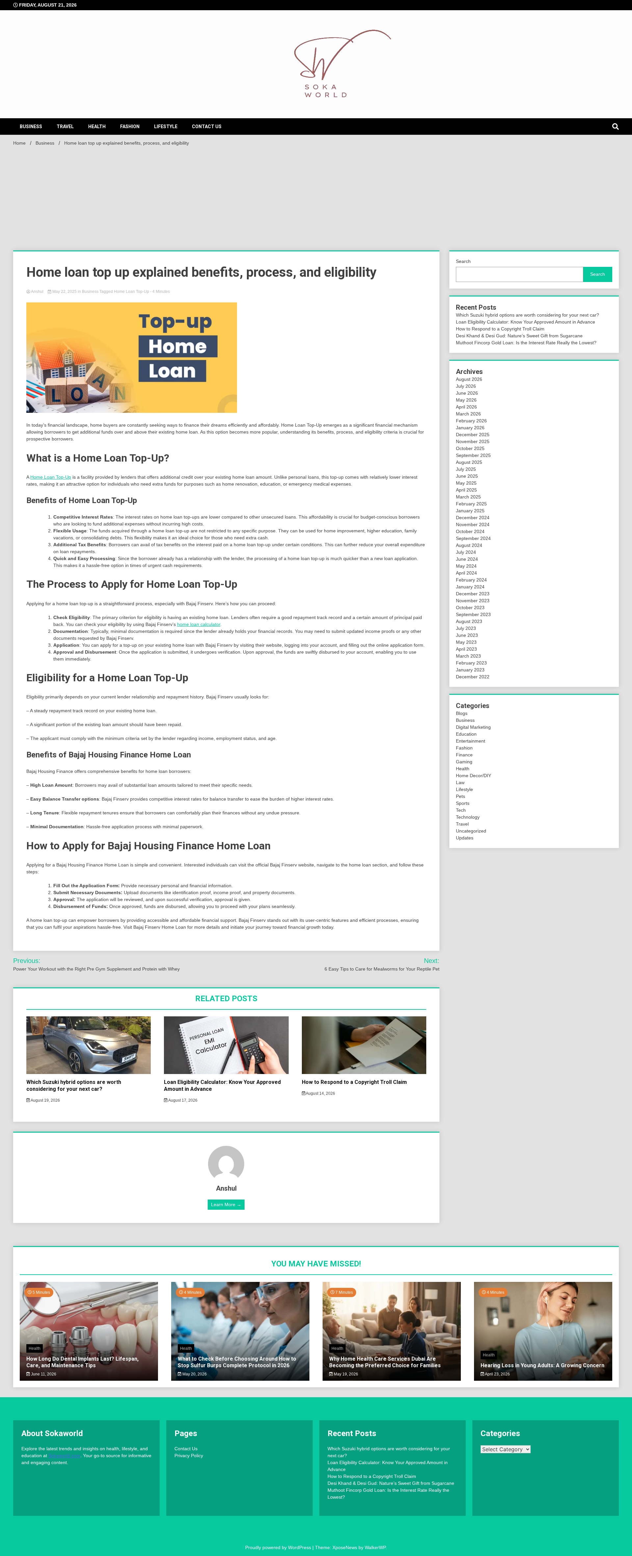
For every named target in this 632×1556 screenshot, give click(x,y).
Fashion (130, 126)
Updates (464, 837)
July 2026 (466, 386)
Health (97, 126)
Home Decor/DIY (473, 775)
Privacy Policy (188, 1455)
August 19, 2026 (45, 1100)
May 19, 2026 (345, 1374)
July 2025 (466, 469)
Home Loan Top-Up (131, 291)
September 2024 (473, 538)
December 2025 (472, 434)
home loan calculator (198, 624)
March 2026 (468, 413)
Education (466, 734)
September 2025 (473, 455)
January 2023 (470, 669)
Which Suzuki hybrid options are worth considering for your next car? (73, 1085)
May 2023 (466, 642)
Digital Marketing (473, 727)
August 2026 (469, 379)
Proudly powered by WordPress (278, 1547)
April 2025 (466, 490)
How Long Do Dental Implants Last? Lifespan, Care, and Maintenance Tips (82, 1362)
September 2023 (473, 614)
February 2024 (471, 579)
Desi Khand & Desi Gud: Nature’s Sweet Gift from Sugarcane (519, 335)
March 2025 (468, 496)
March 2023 (468, 656)
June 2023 (467, 635)
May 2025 (466, 483)
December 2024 (472, 517)
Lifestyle (165, 126)
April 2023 (466, 649)
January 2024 (470, 586)
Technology (468, 817)
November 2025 (472, 441)
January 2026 (470, 427)
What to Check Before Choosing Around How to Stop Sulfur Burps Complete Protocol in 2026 (237, 1362)
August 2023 (469, 621)
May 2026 (466, 400)
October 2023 (470, 607)
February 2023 (471, 662)
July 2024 (466, 552)
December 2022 (472, 676)
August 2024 (469, 545)
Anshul (37, 291)
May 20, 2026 (194, 1374)
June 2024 (467, 559)
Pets (460, 796)
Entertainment (470, 741)
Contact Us (207, 126)
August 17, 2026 (183, 1100)
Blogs (461, 713)
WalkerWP (375, 1547)
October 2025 (470, 448)
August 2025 (469, 462)
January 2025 (470, 510)
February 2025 (471, 503)
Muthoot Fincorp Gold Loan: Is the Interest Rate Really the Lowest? (526, 342)
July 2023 (466, 628)
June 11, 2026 (43, 1374)
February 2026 (471, 420)
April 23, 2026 (497, 1374)
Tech (461, 810)
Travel (65, 126)
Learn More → (226, 1204)
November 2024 (472, 524)
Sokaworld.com (64, 1455)
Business (31, 126)
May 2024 (466, 566)
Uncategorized (471, 831)
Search (463, 261)
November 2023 (472, 600)
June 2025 (467, 476)
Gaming (464, 761)
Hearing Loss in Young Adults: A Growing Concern (542, 1365)
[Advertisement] (316, 198)
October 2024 (470, 531)
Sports (462, 803)
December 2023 (472, 593)
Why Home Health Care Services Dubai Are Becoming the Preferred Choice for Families (385, 1362)
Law (460, 782)
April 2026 (466, 407)
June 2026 (467, 393)
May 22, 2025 (64, 291)
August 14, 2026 (320, 1093)
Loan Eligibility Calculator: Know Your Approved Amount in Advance (525, 322)
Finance (464, 754)
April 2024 (466, 573)
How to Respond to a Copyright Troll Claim (354, 1082)
